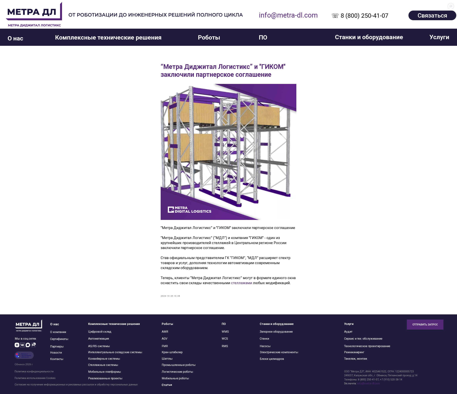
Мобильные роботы (175, 378)
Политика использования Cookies (35, 378)
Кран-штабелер (172, 352)
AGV (164, 338)
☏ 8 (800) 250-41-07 (360, 15)
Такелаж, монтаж (355, 358)
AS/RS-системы (99, 346)
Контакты (56, 359)
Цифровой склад (99, 331)
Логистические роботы (177, 371)
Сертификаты (59, 339)
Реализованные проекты (105, 378)
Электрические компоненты (279, 352)
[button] (15, 38)
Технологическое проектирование (367, 346)
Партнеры (57, 346)
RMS (225, 346)
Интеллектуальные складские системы (115, 352)
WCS (225, 338)
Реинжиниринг (354, 352)
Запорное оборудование (276, 331)
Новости (56, 352)
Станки (264, 338)
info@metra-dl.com (288, 15)
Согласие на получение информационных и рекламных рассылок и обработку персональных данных (76, 384)
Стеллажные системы (103, 365)
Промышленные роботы (179, 365)
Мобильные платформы (104, 371)
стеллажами (241, 283)
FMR (165, 346)
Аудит (348, 331)
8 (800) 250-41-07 (368, 379)
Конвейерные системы (104, 358)
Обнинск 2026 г (24, 364)
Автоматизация (98, 338)
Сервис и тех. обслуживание (363, 338)
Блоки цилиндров (272, 359)
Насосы (265, 346)
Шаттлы (167, 358)
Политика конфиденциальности (34, 371)
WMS (225, 331)
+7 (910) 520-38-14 (391, 379)
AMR (165, 331)
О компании (58, 332)
